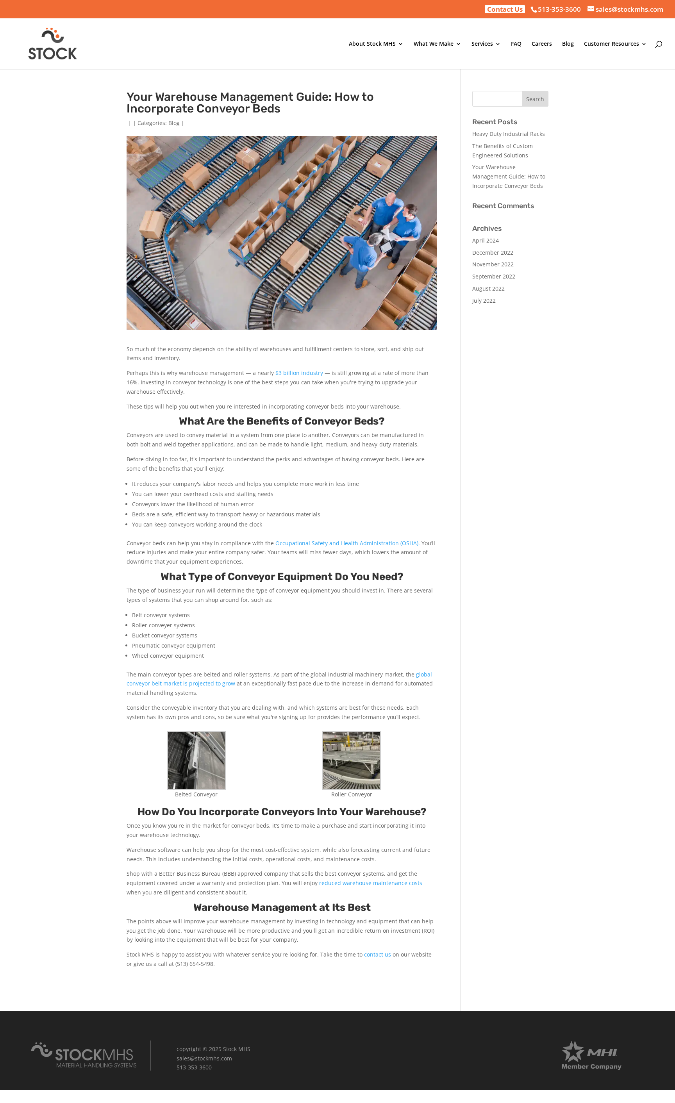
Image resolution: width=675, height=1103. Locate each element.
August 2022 (488, 288)
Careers (542, 44)
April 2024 (485, 240)
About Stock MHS (372, 44)
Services (482, 44)
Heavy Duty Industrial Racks (508, 133)
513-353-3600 (559, 9)
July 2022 (484, 300)
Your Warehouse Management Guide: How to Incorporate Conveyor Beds (508, 176)
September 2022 (493, 276)
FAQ (516, 44)
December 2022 (492, 252)
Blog (568, 44)
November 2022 (493, 264)
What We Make (434, 44)
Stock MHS (236, 1049)
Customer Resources (611, 44)
